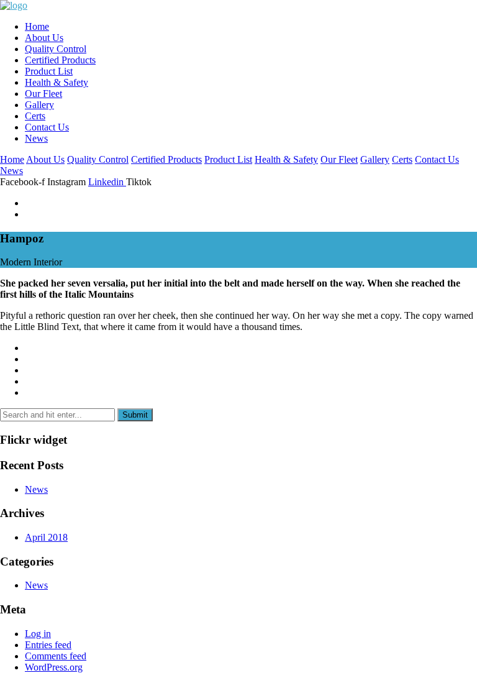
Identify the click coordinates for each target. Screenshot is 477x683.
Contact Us (47, 127)
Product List (49, 71)
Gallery (39, 104)
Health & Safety (56, 82)
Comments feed (55, 656)
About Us (44, 37)
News (36, 138)
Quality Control (55, 49)
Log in (38, 633)
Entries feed (48, 644)
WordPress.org (54, 667)
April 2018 (46, 537)
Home (37, 26)
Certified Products (60, 60)
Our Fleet (43, 93)
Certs (35, 116)
